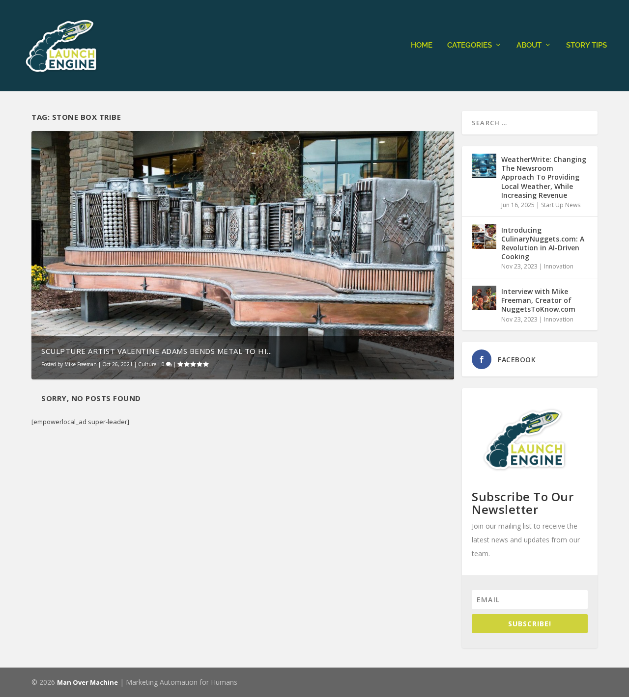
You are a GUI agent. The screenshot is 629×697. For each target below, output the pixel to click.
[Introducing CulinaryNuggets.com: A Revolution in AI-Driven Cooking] (484, 236)
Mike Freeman (80, 364)
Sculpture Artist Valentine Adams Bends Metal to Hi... (156, 351)
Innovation (558, 266)
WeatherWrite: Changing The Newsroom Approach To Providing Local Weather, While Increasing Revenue (543, 177)
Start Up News (560, 205)
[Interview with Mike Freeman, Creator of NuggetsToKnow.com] (484, 298)
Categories (469, 45)
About (529, 45)
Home (421, 45)
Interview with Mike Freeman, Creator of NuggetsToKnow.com (538, 300)
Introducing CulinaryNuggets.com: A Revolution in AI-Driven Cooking (542, 243)
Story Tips (586, 45)
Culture (147, 364)
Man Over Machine (87, 682)
